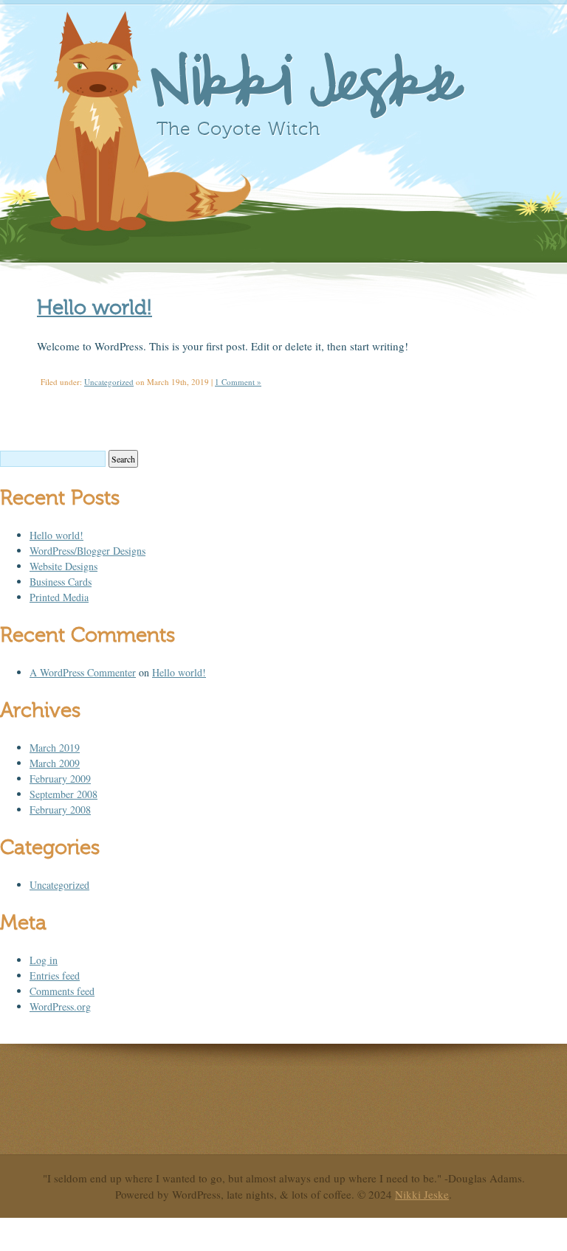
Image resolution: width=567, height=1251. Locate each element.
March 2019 (55, 748)
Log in (44, 960)
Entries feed (55, 975)
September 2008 (63, 794)
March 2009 (55, 763)
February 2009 (60, 779)
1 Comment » (238, 381)
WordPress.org (60, 1006)
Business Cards (61, 582)
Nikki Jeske (304, 84)
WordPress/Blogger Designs (87, 551)
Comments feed (62, 991)
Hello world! (94, 307)
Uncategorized (109, 381)
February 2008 (60, 810)
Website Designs (63, 566)
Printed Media (59, 597)
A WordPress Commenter (83, 672)
